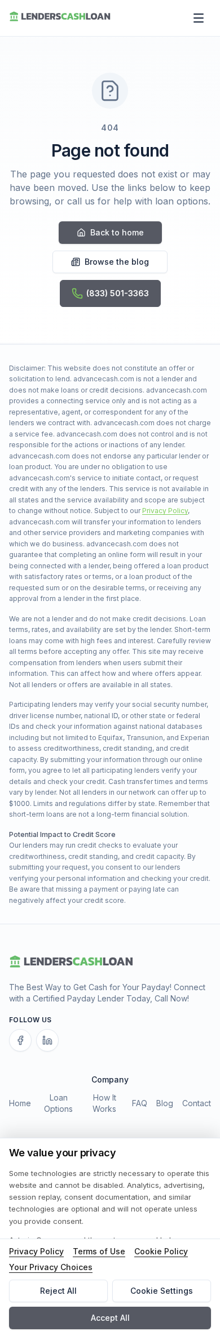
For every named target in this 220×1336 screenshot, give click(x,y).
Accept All (110, 1317)
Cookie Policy (161, 1251)
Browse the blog (117, 261)
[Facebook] (20, 1040)
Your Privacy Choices (51, 1267)
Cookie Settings (161, 1290)
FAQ (139, 1103)
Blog (164, 1103)
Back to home (117, 232)
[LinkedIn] (47, 1040)
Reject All (58, 1290)
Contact (196, 1103)
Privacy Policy (165, 510)
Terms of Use (99, 1251)
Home (20, 1103)
